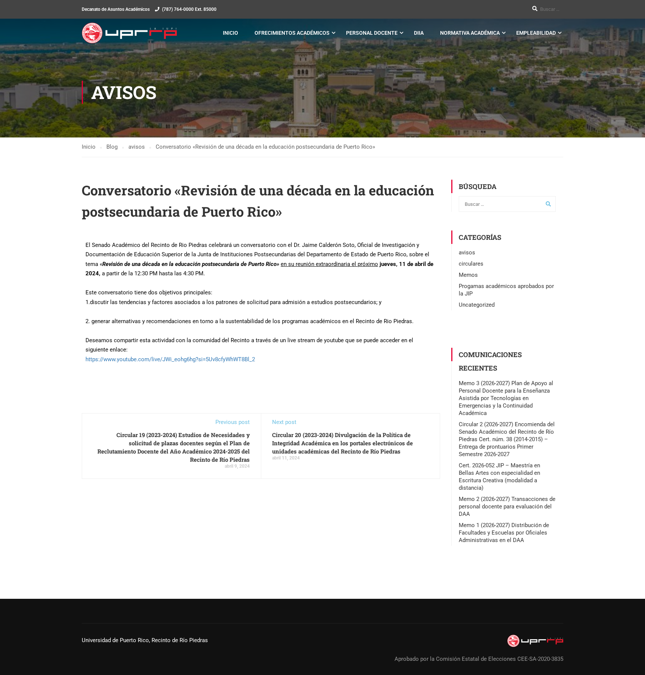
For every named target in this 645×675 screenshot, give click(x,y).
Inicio (230, 33)
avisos (467, 252)
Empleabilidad (536, 33)
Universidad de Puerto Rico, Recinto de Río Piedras (145, 640)
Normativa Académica (470, 33)
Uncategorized (477, 304)
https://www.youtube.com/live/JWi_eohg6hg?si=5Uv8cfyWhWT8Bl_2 (170, 359)
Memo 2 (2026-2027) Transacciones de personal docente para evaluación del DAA (507, 506)
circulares (471, 263)
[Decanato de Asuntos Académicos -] (129, 32)
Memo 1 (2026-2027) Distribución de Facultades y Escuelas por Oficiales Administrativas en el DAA (504, 533)
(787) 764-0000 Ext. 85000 (189, 9)
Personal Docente (372, 33)
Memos (468, 275)
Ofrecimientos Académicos (292, 33)
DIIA (419, 33)
